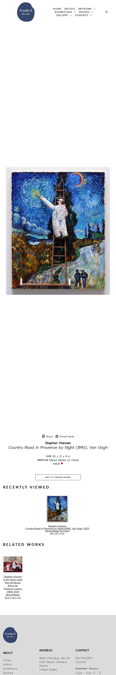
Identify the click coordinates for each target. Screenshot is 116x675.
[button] (86, 8)
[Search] (106, 12)
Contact (81, 662)
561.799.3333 (84, 658)
